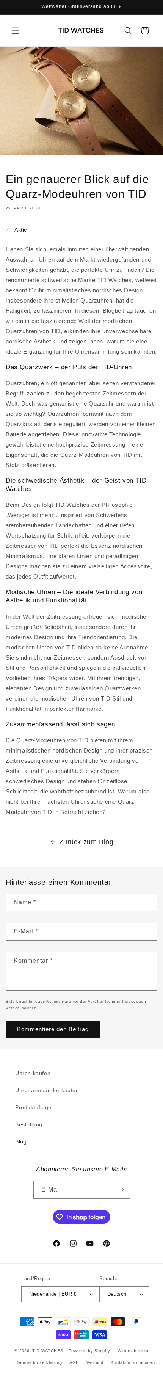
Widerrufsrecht (133, 1350)
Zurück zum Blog (86, 842)
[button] (15, 30)
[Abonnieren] (121, 1190)
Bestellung (28, 1124)
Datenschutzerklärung (39, 1362)
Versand (94, 1362)
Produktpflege (33, 1107)
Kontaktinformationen (133, 1362)
